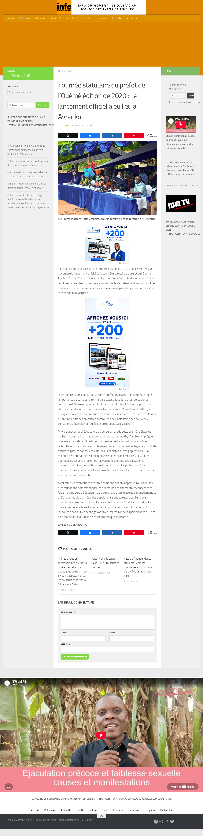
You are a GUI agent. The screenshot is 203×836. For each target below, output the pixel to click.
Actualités (39, 18)
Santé (52, 18)
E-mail (113, 632)
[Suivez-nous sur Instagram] (23, 75)
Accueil (11, 18)
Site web (65, 643)
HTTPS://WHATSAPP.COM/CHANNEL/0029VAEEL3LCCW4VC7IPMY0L (45, 125)
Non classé (65, 71)
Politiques (24, 18)
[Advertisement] (101, 44)
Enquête (116, 18)
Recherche (131, 18)
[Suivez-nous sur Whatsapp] (19, 75)
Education (87, 18)
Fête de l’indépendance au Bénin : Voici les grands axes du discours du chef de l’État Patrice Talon (138, 567)
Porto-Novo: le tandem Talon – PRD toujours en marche (105, 563)
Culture (64, 18)
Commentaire (68, 612)
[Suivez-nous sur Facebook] (14, 75)
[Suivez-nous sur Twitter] (28, 75)
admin (66, 125)
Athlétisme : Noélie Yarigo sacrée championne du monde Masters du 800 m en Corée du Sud (26, 149)
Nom (64, 632)
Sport (75, 18)
